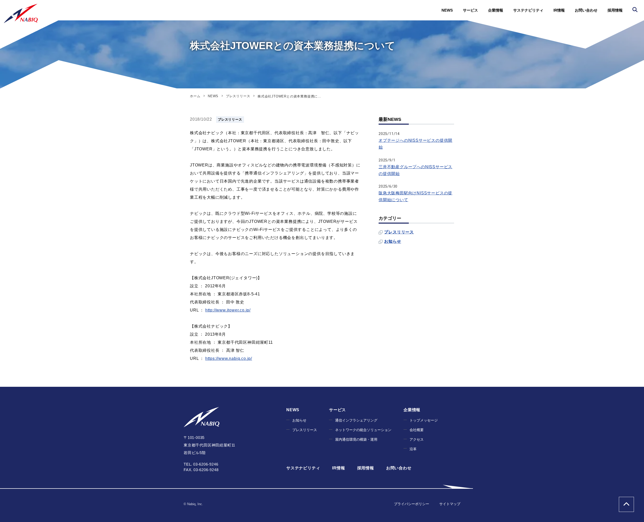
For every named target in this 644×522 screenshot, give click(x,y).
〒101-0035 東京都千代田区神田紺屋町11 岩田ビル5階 (209, 445)
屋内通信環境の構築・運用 (356, 439)
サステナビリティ (528, 10)
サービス (470, 10)
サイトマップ (449, 504)
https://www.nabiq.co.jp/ (228, 358)
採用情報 (615, 10)
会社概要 (417, 430)
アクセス (417, 439)
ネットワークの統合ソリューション (363, 430)
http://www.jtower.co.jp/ (228, 310)
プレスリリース (230, 119)
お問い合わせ (586, 10)
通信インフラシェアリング (356, 420)
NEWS (447, 10)
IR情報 (559, 10)
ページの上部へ (626, 504)
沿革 (413, 449)
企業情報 (495, 10)
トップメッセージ (424, 420)
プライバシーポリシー (411, 504)
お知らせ (392, 241)
